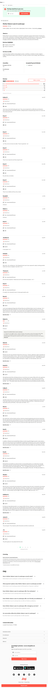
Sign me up (24, 658)
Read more (6, 337)
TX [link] (6, 5)
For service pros (6, 635)
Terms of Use (20, 682)
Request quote (24, 685)
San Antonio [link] (10, 5)
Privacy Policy (27, 682)
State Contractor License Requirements (10, 557)
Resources (5, 638)
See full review (6, 314)
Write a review (36, 80)
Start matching (24, 13)
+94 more (40, 28)
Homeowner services (6, 631)
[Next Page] (30, 547)
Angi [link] (3, 5)
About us (4, 641)
